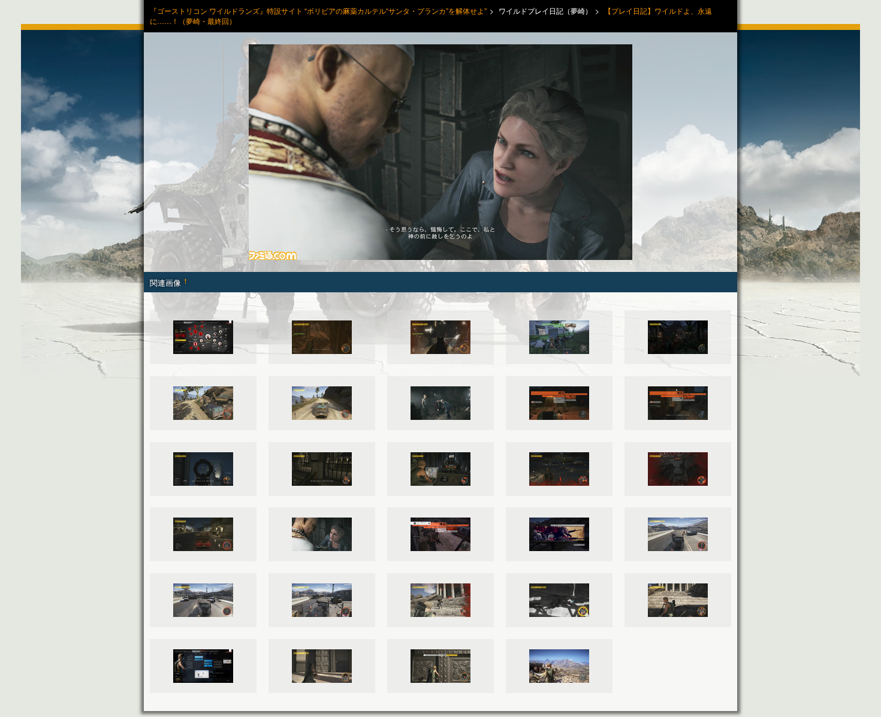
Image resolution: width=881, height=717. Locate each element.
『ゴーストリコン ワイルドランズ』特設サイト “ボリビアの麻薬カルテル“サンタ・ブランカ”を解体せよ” (318, 10)
